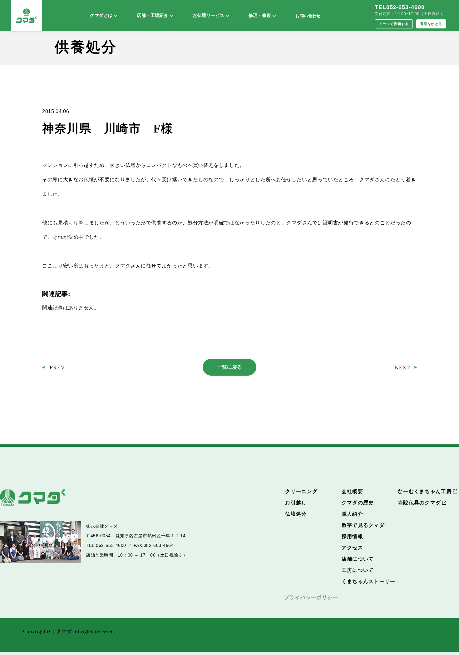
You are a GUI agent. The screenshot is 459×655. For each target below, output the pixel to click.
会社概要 (352, 491)
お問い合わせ (307, 16)
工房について (358, 570)
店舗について (358, 559)
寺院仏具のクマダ (419, 502)
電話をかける (431, 24)
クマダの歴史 (358, 502)
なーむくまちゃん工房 (425, 491)
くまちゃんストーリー (369, 581)
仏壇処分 (296, 514)
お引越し (296, 502)
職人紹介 (352, 514)
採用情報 (352, 536)
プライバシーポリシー (311, 597)
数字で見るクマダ (363, 525)
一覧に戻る (229, 367)
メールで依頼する (394, 24)
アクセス (352, 547)
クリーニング (301, 491)
